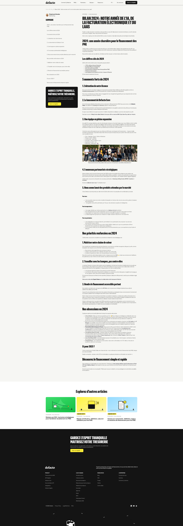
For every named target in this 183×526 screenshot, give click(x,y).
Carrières (121, 478)
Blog (52, 9)
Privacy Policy (58, 505)
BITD (77, 495)
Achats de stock (79, 475)
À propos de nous (122, 475)
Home (47, 9)
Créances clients (79, 478)
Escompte (78, 488)
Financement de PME (50, 475)
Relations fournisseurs (81, 485)
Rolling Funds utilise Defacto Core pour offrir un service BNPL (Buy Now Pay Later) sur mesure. (113, 114)
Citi (129, 321)
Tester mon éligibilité (131, 2)
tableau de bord (112, 210)
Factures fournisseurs (81, 480)
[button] (76, 2)
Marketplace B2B (80, 500)
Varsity (132, 321)
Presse (98, 480)
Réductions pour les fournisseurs (83, 483)
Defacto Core (48, 480)
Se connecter (120, 2)
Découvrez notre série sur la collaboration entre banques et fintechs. (101, 279)
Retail (77, 493)
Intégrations (47, 485)
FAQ (98, 478)
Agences (78, 490)
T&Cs (72, 505)
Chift (116, 255)
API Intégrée (48, 478)
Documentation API (49, 483)
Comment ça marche (123, 480)
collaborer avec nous (92, 182)
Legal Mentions (66, 505)
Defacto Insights (48, 488)
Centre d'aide (100, 485)
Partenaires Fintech (80, 498)
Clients (99, 483)
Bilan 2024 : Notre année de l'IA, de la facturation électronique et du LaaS (73, 9)
